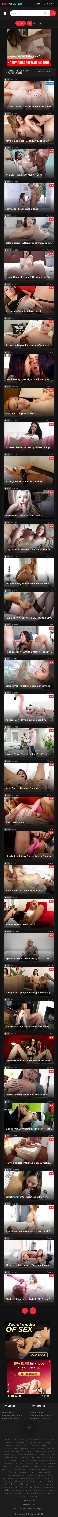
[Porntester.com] (12, 3)
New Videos (7, 1412)
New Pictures (36, 1412)
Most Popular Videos (12, 1415)
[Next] (33, 1310)
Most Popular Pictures (41, 1415)
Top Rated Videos (10, 1418)
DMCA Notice (29, 1501)
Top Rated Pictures (39, 1418)
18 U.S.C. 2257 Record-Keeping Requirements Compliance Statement (29, 1509)
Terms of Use (29, 1505)
